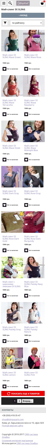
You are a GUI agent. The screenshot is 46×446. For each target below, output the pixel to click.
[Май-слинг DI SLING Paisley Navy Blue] (34, 267)
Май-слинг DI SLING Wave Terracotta (9, 102)
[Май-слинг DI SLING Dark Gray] (12, 176)
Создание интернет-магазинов (17, 440)
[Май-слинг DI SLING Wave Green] (12, 40)
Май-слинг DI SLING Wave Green (12, 56)
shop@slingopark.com (13, 419)
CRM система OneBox (27, 443)
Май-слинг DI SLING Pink (31, 373)
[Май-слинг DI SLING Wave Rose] (34, 40)
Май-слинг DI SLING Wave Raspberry (31, 102)
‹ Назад (23, 15)
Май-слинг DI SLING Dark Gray (11, 192)
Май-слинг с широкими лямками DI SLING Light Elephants (11, 284)
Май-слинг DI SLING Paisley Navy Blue (33, 284)
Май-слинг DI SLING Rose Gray (32, 192)
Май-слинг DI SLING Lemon (9, 373)
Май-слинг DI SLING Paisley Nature (31, 329)
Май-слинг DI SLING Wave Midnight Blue (31, 148)
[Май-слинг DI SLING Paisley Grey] (12, 312)
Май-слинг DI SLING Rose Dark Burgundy (32, 238)
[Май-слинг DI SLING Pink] (34, 358)
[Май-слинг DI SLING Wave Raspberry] (34, 86)
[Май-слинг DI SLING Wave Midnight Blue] (34, 131)
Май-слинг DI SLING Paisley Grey (12, 328)
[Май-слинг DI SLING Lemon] (12, 358)
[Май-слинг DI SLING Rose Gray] (34, 176)
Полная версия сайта (12, 425)
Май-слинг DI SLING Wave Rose (32, 56)
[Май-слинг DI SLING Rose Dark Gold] (12, 222)
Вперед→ (27, 401)
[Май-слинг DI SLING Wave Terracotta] (12, 86)
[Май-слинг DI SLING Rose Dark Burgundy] (34, 222)
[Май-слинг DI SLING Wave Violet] (12, 131)
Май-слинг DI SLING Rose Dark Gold (11, 238)
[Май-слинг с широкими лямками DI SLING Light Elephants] (12, 267)
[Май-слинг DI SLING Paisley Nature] (34, 312)
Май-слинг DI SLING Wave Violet (11, 147)
